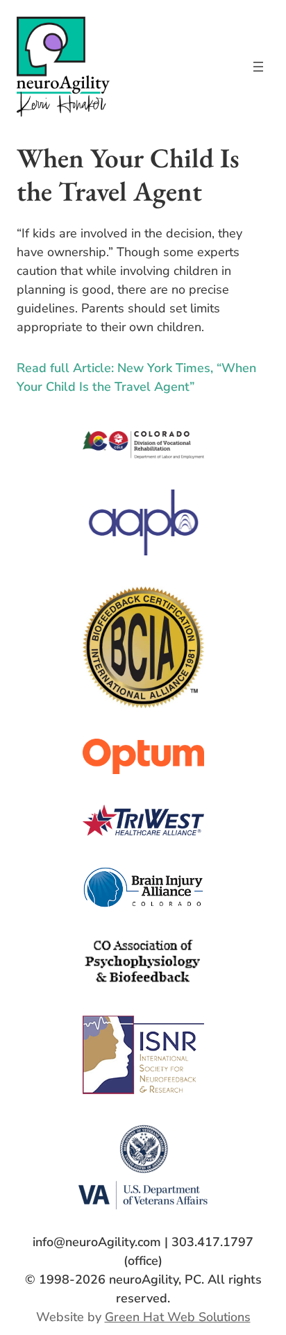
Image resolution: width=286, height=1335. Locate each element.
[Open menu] (258, 67)
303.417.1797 (212, 1242)
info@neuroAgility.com (97, 1242)
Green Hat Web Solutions (178, 1317)
